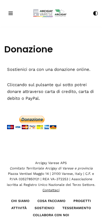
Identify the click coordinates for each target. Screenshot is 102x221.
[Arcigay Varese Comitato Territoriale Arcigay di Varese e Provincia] (51, 13)
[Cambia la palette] (95, 13)
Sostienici (44, 208)
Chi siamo (20, 201)
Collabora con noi (51, 215)
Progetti (82, 201)
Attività (19, 208)
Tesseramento (76, 208)
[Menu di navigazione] (10, 13)
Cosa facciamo (51, 201)
